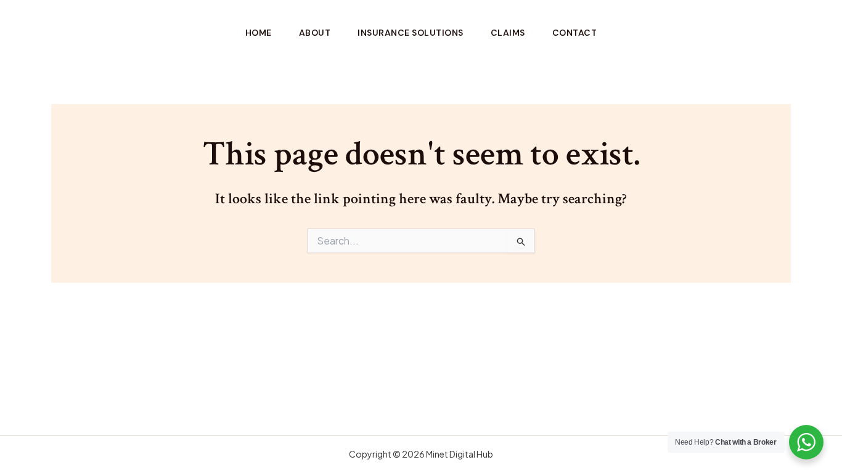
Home (258, 32)
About (315, 32)
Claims (508, 32)
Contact (574, 32)
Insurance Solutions (411, 32)
